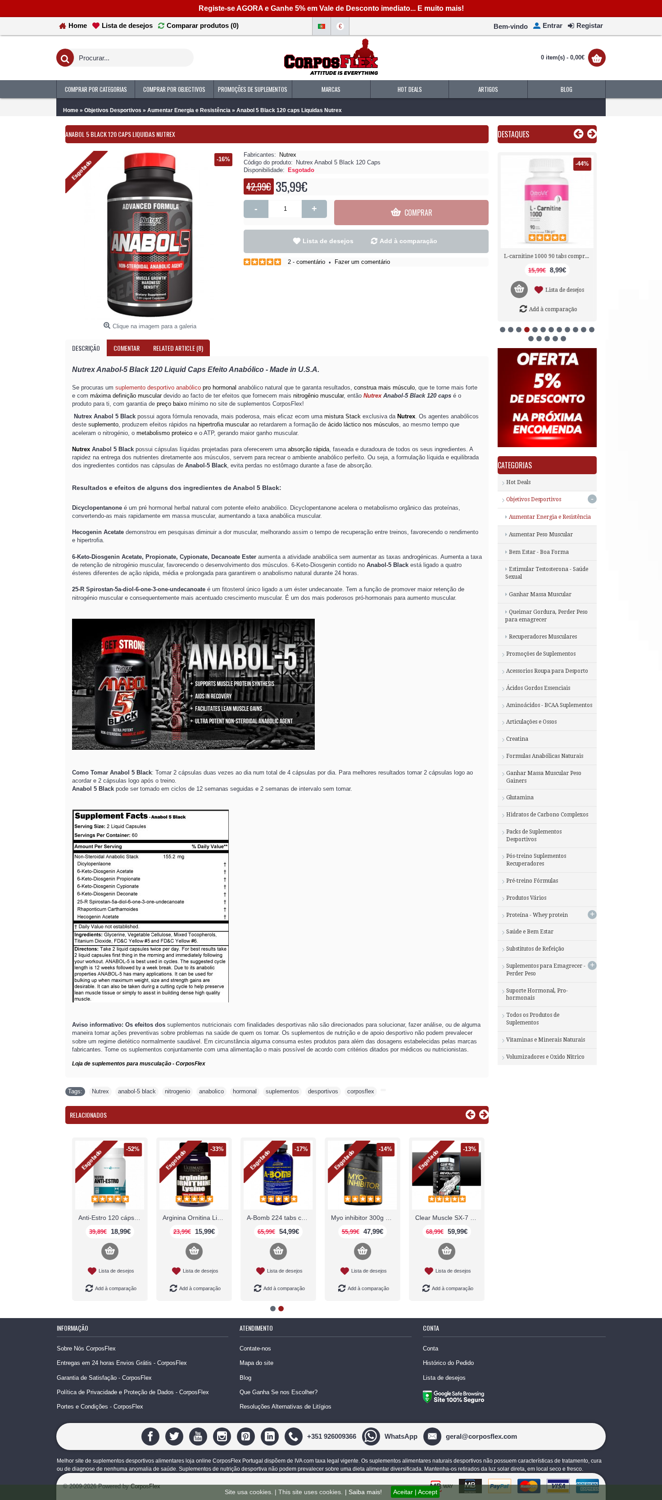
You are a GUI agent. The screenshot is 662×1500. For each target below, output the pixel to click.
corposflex (360, 1091)
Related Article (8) (178, 348)
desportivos (323, 1091)
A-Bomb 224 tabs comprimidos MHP (277, 1217)
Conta (430, 1348)
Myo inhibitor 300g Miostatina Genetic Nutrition (361, 1217)
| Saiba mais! (363, 1491)
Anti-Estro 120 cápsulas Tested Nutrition (109, 1217)
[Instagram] (223, 1435)
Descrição (86, 348)
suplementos (282, 1091)
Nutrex (287, 154)
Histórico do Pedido (448, 1363)
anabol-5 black (137, 1091)
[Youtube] (199, 1435)
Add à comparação (408, 241)
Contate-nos (255, 1348)
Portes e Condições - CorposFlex (100, 1406)
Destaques (513, 134)
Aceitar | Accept (415, 1491)
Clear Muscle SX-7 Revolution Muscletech (446, 1217)
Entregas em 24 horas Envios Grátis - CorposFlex (122, 1363)
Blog (245, 1377)
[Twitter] (175, 1435)
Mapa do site (256, 1363)
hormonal (245, 1091)
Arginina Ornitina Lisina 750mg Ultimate (193, 1217)
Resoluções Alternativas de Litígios (285, 1406)
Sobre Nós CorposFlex (86, 1348)
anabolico (211, 1091)
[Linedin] (271, 1435)
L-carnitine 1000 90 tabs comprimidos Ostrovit (549, 256)
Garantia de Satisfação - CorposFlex (104, 1377)
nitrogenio (177, 1091)
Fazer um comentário (362, 261)
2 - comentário (306, 261)
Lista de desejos (328, 241)
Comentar (126, 348)
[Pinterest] (247, 1435)
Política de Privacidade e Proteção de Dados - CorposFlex (133, 1392)
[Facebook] (151, 1435)
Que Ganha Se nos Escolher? (278, 1392)
